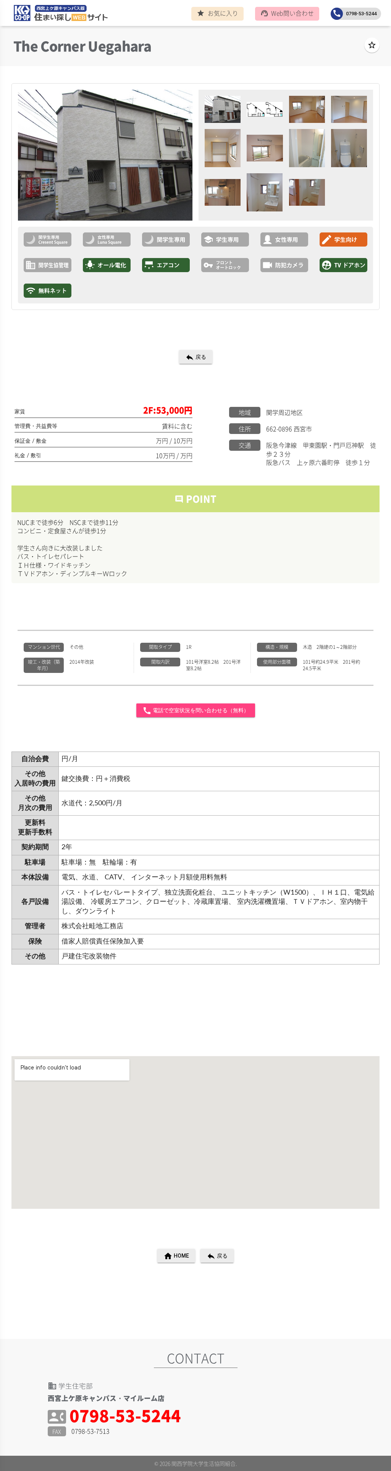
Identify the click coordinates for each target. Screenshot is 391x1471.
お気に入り (217, 13)
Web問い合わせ (287, 13)
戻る (195, 357)
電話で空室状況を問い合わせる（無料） (195, 710)
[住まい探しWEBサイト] (58, 14)
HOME (176, 1256)
